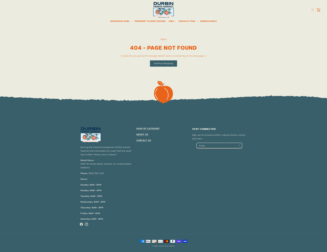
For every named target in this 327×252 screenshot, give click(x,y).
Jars (171, 21)
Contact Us (143, 140)
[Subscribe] (239, 145)
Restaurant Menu (119, 21)
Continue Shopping (163, 63)
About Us (142, 134)
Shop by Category (148, 128)
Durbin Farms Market (166, 246)
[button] (121, 21)
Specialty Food (187, 21)
